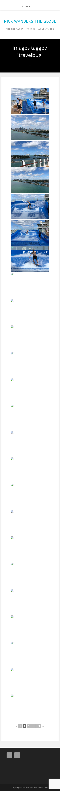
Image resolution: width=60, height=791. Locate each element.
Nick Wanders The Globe (30, 21)
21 (38, 726)
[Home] (30, 64)
